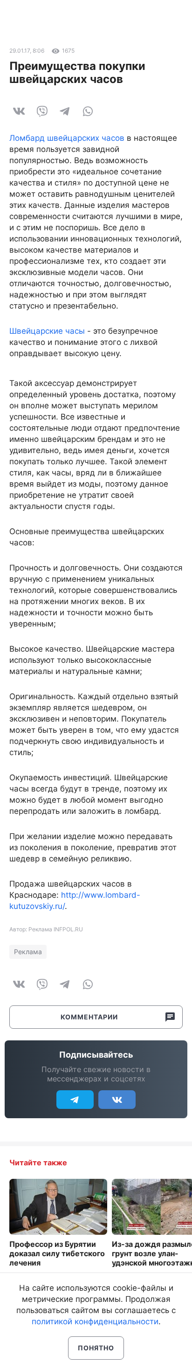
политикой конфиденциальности (95, 1321)
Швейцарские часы (47, 331)
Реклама (28, 952)
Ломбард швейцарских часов (66, 138)
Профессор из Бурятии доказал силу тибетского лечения (57, 1253)
